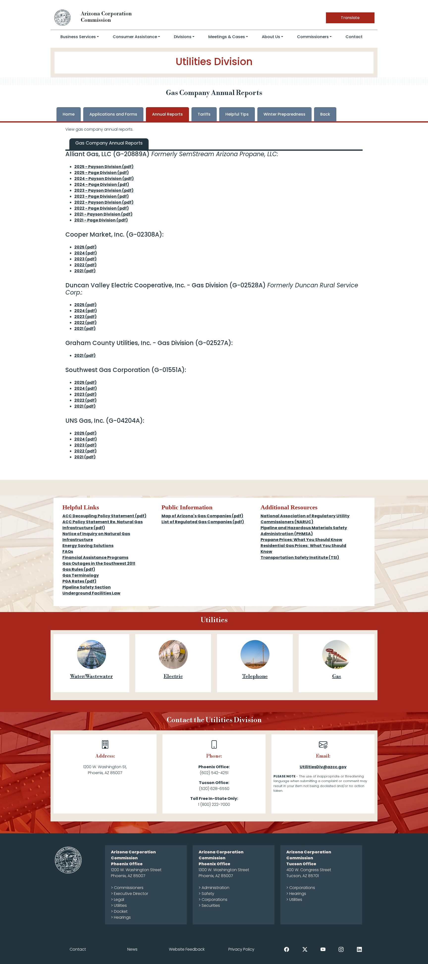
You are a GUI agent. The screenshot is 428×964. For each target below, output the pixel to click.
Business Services (78, 37)
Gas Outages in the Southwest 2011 (98, 563)
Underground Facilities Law (91, 593)
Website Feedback (187, 949)
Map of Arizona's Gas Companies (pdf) (202, 516)
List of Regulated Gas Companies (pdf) (202, 522)
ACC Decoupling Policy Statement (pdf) (104, 516)
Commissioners (313, 37)
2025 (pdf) (85, 247)
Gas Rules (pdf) (78, 569)
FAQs (67, 551)
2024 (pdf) (85, 253)
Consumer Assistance (135, 37)
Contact (354, 37)
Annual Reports (167, 114)
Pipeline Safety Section (86, 587)
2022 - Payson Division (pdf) (104, 202)
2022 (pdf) (85, 265)
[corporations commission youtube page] (323, 949)
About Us (271, 37)
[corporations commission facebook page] (286, 949)
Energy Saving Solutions (87, 545)
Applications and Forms (113, 114)
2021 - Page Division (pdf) (101, 220)
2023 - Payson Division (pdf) (104, 190)
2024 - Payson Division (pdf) (104, 178)
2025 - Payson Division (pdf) (104, 167)
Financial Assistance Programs (95, 557)
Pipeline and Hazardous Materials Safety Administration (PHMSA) (304, 531)
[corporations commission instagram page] (341, 949)
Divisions (182, 37)
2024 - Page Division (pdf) (101, 184)
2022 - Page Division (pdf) (101, 208)
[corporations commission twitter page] (304, 949)
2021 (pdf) (85, 271)
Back (325, 114)
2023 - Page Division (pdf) (101, 196)
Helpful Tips (237, 114)
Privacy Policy (241, 949)
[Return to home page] (63, 17)
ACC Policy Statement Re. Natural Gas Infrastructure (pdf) (102, 525)
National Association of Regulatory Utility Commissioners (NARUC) (305, 519)
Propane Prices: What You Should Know (301, 540)
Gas (336, 676)
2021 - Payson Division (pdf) (103, 214)
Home (69, 114)
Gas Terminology (80, 575)
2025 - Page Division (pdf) (101, 172)
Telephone (255, 676)
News (132, 949)
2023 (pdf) (85, 259)
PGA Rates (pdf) (79, 581)
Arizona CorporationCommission (106, 17)
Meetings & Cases (226, 37)
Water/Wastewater (91, 676)
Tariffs (204, 114)
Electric (173, 676)
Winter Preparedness (284, 114)
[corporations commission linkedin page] (359, 949)
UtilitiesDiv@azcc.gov (323, 767)
